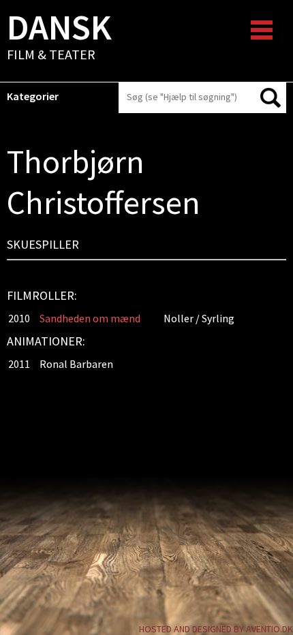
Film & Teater (59, 38)
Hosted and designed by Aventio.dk (216, 629)
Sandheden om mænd (90, 318)
